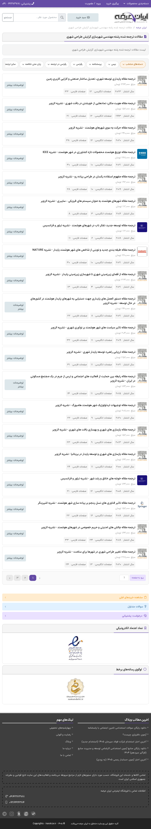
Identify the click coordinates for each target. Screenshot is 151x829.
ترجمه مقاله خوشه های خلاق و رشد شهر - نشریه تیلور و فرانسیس (98, 479)
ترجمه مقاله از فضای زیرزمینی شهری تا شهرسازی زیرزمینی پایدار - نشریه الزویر (90, 274)
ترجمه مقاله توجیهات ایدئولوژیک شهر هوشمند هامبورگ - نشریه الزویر (95, 405)
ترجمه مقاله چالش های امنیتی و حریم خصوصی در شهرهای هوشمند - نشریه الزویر (88, 527)
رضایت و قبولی (63, 735)
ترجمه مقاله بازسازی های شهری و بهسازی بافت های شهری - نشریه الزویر (93, 430)
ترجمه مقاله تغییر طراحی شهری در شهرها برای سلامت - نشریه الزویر (96, 552)
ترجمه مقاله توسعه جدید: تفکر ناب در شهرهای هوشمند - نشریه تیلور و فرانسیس (89, 226)
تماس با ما (65, 755)
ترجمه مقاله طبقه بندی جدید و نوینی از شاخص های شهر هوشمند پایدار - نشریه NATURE (83, 250)
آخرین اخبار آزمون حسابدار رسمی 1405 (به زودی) (121, 760)
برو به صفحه (138, 577)
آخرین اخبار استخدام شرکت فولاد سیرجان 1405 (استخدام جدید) (114, 742)
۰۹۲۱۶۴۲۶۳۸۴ (16, 802)
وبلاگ (68, 742)
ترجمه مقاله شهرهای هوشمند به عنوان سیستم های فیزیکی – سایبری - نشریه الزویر (88, 201)
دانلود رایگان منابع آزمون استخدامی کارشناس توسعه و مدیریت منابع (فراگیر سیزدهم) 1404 (112, 751)
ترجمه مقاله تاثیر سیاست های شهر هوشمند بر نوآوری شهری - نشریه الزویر (93, 328)
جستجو (8, 17)
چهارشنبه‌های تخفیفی (60, 728)
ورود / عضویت (93, 4)
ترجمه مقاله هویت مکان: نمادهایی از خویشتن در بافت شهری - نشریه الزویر (92, 103)
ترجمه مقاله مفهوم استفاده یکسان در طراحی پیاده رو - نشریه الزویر (96, 177)
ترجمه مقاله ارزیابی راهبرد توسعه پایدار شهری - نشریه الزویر (100, 352)
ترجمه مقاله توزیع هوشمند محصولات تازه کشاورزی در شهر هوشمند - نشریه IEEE (89, 152)
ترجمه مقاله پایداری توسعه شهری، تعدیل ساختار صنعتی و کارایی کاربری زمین (90, 79)
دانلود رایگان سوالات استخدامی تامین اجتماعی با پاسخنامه (117, 728)
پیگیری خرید (112, 4)
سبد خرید (81, 17)
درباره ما (67, 748)
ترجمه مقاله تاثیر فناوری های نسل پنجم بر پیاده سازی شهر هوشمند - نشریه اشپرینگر (86, 503)
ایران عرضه (141, 28)
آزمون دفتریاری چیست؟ (134, 735)
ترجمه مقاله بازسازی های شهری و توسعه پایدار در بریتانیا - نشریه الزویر (95, 454)
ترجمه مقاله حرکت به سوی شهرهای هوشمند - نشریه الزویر (102, 128)
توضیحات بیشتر (15, 85)
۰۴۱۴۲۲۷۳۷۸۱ (17, 797)
